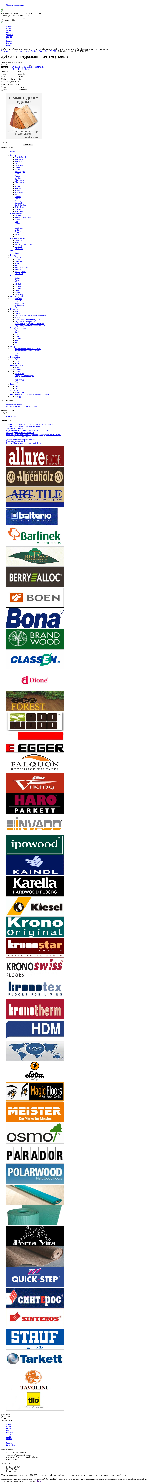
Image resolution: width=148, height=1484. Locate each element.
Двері (8, 33)
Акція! (8, 30)
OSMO (17, 336)
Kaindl (17, 170)
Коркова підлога (16, 365)
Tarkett (17, 224)
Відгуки (9, 45)
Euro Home (19, 193)
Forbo (17, 242)
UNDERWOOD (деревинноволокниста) (30, 315)
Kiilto (17, 342)
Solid (17, 311)
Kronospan (19, 201)
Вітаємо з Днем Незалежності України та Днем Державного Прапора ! (33, 435)
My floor (18, 178)
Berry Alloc (19, 203)
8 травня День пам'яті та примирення (20, 439)
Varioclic (18, 199)
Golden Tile (19, 274)
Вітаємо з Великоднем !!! (15, 441)
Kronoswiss (19, 159)
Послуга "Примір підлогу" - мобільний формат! (24, 443)
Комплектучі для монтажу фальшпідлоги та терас (29, 394)
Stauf (17, 332)
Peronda (18, 270)
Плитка (13, 255)
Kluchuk (18, 284)
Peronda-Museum (21, 267)
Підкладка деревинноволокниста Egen (30, 326)
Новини (9, 41)
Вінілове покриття (17, 238)
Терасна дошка (16, 369)
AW (16, 388)
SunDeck (18, 378)
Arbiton (17, 280)
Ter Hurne (18, 236)
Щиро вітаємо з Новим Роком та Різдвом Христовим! (27, 431)
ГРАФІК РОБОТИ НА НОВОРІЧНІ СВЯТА (23, 426)
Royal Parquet (20, 232)
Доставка (9, 35)
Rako (17, 263)
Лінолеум (14, 390)
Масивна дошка (16, 297)
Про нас (9, 28)
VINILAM (19, 249)
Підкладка (14, 309)
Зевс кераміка (20, 272)
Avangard (18, 292)
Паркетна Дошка (16, 213)
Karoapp (18, 397)
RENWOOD (20, 380)
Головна (9, 26)
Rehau (17, 382)
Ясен (17, 361)
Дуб (16, 359)
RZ (16, 330)
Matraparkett (19, 305)
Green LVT (19, 240)
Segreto (17, 278)
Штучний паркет (17, 357)
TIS (16, 282)
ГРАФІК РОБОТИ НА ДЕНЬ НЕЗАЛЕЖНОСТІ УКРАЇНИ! (29, 424)
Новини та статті (12, 416)
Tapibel (17, 386)
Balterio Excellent (21, 157)
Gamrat (17, 372)
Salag (17, 253)
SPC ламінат (15, 251)
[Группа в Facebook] (2, 9)
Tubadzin (18, 261)
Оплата (8, 39)
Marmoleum (19, 392)
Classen (17, 174)
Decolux (18, 286)
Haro (16, 163)
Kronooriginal (20, 172)
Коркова (18, 317)
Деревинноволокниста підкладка (28, 320)
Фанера (13, 347)
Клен (17, 363)
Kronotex (18, 161)
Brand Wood (19, 226)
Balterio (18, 209)
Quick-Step (19, 165)
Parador (17, 176)
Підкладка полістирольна (25, 322)
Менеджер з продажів (14, 404)
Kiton (17, 265)
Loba (17, 334)
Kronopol (18, 188)
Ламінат (34, 51)
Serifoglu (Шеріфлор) (23, 217)
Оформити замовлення (15, 5)
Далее (39, 1481)
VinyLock (18, 247)
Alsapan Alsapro (21, 182)
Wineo (17, 190)
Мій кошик (10, 3)
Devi (16, 355)
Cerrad (17, 259)
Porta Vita (18, 299)
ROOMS (18, 186)
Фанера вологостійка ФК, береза (28, 349)
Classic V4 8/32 (50, 51)
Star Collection (20, 205)
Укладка (9, 37)
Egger (41, 51)
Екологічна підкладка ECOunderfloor (29, 324)
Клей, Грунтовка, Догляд (20, 328)
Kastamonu (19, 211)
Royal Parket (19, 301)
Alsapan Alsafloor (21, 180)
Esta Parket (19, 228)
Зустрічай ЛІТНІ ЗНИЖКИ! (17, 437)
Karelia (17, 220)
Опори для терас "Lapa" (24, 376)
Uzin (16, 344)
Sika (16, 340)
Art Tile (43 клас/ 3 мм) (23, 245)
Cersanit (18, 257)
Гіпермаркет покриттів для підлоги (15, 51)
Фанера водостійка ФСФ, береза (27, 351)
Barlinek (18, 215)
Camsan (18, 197)
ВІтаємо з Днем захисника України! (20, 433)
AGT (17, 195)
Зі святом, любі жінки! (14, 428)
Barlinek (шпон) (21, 288)
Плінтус (13, 276)
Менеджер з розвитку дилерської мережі (21, 406)
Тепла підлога (15, 353)
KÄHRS (18, 234)
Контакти (9, 43)
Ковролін (13, 384)
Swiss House (19, 207)
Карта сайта (10, 1445)
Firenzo (17, 307)
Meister (17, 168)
